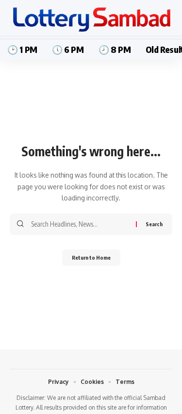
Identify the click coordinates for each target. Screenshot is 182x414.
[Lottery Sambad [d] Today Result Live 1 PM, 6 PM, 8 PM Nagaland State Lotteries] (91, 19)
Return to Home (91, 257)
